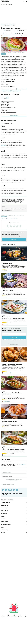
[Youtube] (14, 490)
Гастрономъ (3, 616)
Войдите (22, 464)
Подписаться (14, 337)
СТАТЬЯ (3, 391)
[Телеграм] (3, 490)
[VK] (6, 490)
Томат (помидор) (6, 109)
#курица (2, 218)
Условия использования (14, 344)
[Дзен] (17, 490)
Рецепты (8, 616)
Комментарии (24, 7)
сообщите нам (4, 216)
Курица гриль (5, 104)
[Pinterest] (11, 490)
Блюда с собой (13, 88)
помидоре (3, 145)
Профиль (25, 616)
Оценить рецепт (7, 7)
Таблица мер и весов (14, 115)
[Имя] (14, 469)
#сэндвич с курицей (13, 218)
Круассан (18, 91)
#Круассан (6, 218)
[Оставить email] (14, 334)
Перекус (24, 88)
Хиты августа (14, 616)
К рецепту (3, 53)
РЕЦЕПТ (3, 315)
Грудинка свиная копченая (8, 107)
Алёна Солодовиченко (6, 35)
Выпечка (8, 91)
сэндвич (9, 207)
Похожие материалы (16, 7)
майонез (3, 202)
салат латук (21, 178)
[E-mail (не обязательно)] (14, 472)
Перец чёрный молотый (8, 112)
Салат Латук (4, 105)
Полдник (3, 91)
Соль (4, 110)
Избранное (20, 616)
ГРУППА (3, 288)
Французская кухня (5, 88)
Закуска (13, 91)
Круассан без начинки (7, 101)
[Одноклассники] (9, 490)
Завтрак (19, 88)
